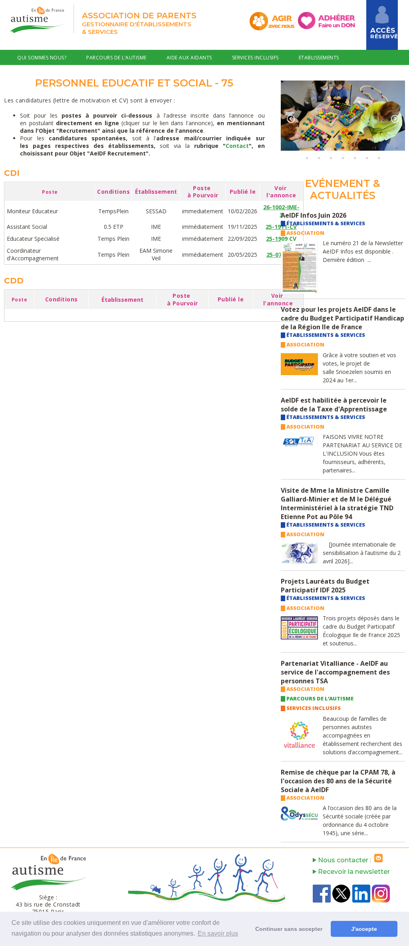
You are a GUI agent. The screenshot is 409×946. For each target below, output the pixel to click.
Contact (99, 75)
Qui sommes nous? (41, 57)
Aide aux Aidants (189, 57)
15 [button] (355, 158)
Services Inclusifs (255, 57)
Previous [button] (291, 119)
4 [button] (325, 148)
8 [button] (373, 148)
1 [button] (289, 148)
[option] (343, 115)
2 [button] (301, 148)
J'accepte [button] (364, 929)
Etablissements (319, 57)
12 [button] (319, 158)
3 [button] (313, 148)
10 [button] (397, 148)
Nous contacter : (345, 860)
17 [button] (379, 158)
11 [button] (307, 158)
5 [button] (337, 148)
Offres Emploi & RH (42, 75)
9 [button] (385, 148)
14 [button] (343, 158)
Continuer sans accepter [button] (288, 929)
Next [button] (395, 119)
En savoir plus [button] (218, 933)
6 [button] (349, 148)
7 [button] (361, 148)
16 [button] (367, 158)
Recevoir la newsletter (353, 871)
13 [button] (331, 158)
